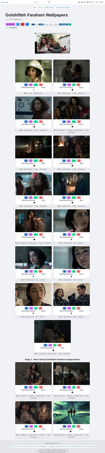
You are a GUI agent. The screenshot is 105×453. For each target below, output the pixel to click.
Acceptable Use (44, 446)
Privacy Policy (24, 446)
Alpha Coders (4, 2)
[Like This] (74, 84)
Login (96, 2)
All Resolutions (64, 24)
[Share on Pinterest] (22, 24)
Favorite (11, 24)
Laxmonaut (75, 239)
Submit (84, 2)
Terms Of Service (34, 446)
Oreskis (75, 89)
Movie (75, 243)
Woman (30, 93)
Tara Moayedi (70, 130)
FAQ (18, 446)
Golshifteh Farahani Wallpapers (63, 7)
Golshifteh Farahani (49, 7)
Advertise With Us (60, 446)
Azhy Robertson (61, 130)
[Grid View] (33, 24)
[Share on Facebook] (27, 24)
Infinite (41, 24)
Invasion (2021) (81, 93)
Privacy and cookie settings (87, 446)
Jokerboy (37, 89)
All (7, 27)
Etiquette (52, 446)
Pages (46, 24)
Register (101, 2)
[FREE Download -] (64, 84)
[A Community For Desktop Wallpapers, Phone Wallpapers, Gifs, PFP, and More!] (34, 7)
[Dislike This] (78, 84)
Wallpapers (14, 27)
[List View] (36, 24)
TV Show (39, 7)
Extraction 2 (80, 243)
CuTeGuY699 (76, 431)
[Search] (49, 2)
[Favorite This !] (69, 84)
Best (51, 24)
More (56, 24)
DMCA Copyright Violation (73, 446)
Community (91, 2)
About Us (13, 446)
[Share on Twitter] (18, 24)
